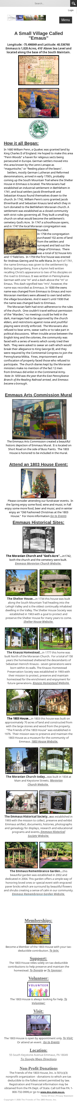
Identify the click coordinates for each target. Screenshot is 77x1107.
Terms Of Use (47, 1096)
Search (73, 3)
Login (71, 10)
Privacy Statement (64, 1096)
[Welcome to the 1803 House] (26, 17)
